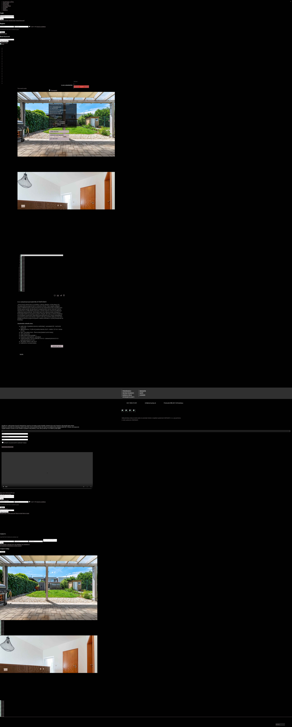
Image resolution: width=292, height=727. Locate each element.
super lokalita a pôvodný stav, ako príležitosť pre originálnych (17, 558)
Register (2, 33)
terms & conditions (43, 27)
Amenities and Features (34, 88)
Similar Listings (104, 88)
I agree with (39, 27)
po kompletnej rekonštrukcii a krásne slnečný (13, 559)
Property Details (23, 88)
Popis (7, 88)
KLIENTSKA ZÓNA (8, 2)
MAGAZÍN (6, 3)
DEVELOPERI (7, 6)
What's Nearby (54, 88)
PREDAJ (5, 10)
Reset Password (4, 42)
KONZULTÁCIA (127, 403)
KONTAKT (6, 5)
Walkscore (47, 88)
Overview (2, 88)
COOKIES (142, 403)
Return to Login (4, 44)
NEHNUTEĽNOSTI (128, 401)
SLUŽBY (5, 7)
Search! (81, 89)
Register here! (4, 528)
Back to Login (4, 34)
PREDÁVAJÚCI (127, 399)
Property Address (13, 88)
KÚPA (4, 9)
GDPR (141, 401)
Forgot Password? (24, 21)
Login (2, 20)
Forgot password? (13, 528)
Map (42, 88)
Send (2, 556)
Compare (3, 565)
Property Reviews (95, 88)
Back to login (22, 528)
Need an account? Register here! (9, 21)
